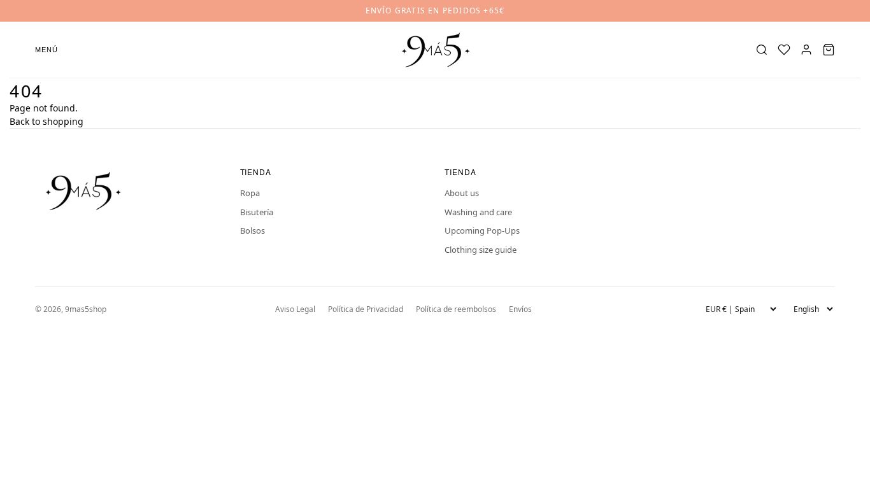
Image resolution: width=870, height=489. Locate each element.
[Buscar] (761, 49)
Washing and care (478, 212)
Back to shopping (46, 121)
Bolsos (252, 230)
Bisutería (256, 212)
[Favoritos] (784, 49)
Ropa (250, 193)
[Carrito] (828, 49)
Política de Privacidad (365, 309)
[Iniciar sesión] (806, 49)
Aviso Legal (295, 309)
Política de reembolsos (456, 309)
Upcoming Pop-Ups (482, 230)
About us (462, 193)
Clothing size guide (481, 249)
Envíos (520, 309)
